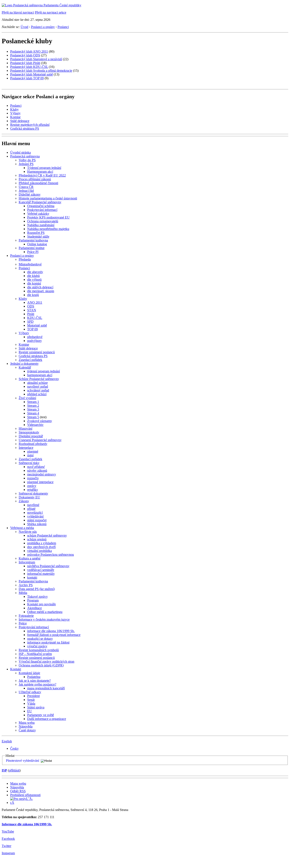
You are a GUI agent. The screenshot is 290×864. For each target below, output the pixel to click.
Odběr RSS (18, 791)
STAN (31, 310)
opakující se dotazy (40, 638)
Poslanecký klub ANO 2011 (29, 51)
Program (33, 600)
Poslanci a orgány (43, 27)
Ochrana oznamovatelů (42, 221)
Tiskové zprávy (37, 596)
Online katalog (37, 244)
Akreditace (34, 608)
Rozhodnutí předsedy (33, 444)
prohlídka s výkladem (41, 543)
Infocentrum (27, 562)
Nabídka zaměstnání (40, 225)
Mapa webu (27, 722)
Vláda (31, 703)
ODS (30, 306)
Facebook (8, 838)
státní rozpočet (36, 520)
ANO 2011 (34, 302)
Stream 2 (33, 405)
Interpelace (26, 447)
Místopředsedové (30, 264)
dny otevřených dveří (41, 547)
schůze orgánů (36, 539)
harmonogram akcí (39, 375)
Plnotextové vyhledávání (22, 760)
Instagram (8, 853)
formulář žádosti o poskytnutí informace (53, 635)
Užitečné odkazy (30, 692)
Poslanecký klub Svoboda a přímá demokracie (41, 70)
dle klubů (33, 276)
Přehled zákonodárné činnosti (38, 183)
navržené (33, 505)
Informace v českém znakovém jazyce (44, 619)
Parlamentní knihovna (33, 240)
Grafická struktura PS (24, 128)
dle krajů (33, 295)
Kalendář (25, 367)
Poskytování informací (42, 210)
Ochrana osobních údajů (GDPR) (41, 665)
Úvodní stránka (20, 152)
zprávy (31, 486)
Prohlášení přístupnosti (25, 795)
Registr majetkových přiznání (29, 124)
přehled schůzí (36, 394)
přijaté (31, 509)
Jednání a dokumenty (24, 363)
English (7, 741)
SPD (30, 321)
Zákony (24, 501)
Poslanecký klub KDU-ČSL (29, 67)
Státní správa (35, 707)
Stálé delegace (19, 121)
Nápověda (25, 726)
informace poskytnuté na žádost (48, 642)
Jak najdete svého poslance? (37, 684)
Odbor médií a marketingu (44, 612)
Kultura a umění (29, 558)
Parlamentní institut (31, 248)
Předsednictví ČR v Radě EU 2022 (42, 175)
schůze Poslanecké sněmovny (47, 535)
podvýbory (34, 340)
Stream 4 (33, 413)
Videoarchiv (35, 424)
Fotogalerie (26, 615)
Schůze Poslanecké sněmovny (39, 379)
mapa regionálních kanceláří (46, 688)
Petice (23, 623)
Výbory (15, 113)
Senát (31, 699)
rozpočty (33, 478)
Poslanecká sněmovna (25, 156)
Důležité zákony (30, 194)
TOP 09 (32, 329)
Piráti (30, 314)
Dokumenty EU (29, 497)
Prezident (33, 696)
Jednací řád (26, 190)
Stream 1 (33, 402)
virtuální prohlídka (39, 551)
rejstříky (32, 489)
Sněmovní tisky (29, 463)
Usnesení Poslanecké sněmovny (40, 440)
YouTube (8, 831)
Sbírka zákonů (36, 524)
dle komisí (34, 283)
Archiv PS (26, 585)
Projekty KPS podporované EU (48, 217)
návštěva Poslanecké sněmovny (48, 566)
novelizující (35, 512)
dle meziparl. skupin (40, 291)
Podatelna (33, 677)
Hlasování (25, 428)
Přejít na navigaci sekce (50, 12)
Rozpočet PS (36, 232)
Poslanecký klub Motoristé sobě (31, 74)
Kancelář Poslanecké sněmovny (40, 202)
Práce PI (32, 252)
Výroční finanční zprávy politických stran (46, 661)
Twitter (6, 846)
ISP (4, 770)
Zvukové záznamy (39, 421)
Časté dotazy (27, 730)
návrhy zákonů (37, 470)
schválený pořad (38, 390)
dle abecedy (35, 272)
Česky (14, 748)
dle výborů (34, 279)
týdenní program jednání (43, 371)
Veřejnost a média (22, 528)
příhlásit (14, 770)
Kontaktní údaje (29, 673)
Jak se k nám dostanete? (35, 680)
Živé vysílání (27, 398)
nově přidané (36, 466)
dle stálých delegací (40, 287)
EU (29, 711)
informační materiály (41, 573)
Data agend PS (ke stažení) (37, 589)
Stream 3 (33, 409)
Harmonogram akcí (40, 171)
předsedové (34, 337)
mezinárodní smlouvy (41, 474)
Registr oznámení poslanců (37, 352)
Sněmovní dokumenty (33, 493)
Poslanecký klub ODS (25, 55)
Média (23, 593)
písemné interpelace (40, 482)
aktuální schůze (37, 382)
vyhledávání (35, 516)
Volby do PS (27, 160)
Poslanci (63, 27)
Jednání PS (26, 164)
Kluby (14, 109)
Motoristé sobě (37, 325)
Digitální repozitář (31, 436)
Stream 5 (33, 417)
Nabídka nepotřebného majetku (48, 229)
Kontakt (15, 669)
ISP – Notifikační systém (35, 654)
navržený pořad (37, 386)
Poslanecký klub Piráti (25, 63)
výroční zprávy (37, 646)
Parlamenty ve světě (40, 715)
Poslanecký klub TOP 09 (27, 78)
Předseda (25, 259)
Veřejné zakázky (38, 213)
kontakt (32, 577)
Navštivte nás (28, 531)
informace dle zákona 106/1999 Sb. (51, 631)
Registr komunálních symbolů (39, 650)
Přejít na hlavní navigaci (18, 12)
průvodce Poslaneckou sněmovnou (50, 554)
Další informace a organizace (46, 719)
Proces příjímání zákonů (35, 179)
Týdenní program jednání (44, 168)
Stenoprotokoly (29, 432)
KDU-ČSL (34, 318)
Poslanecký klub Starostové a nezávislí (36, 59)
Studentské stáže (38, 236)
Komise (15, 117)
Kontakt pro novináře (41, 604)
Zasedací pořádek (30, 360)
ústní (30, 455)
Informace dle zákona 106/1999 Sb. (27, 824)
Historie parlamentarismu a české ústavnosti (48, 198)
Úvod (24, 27)
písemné (32, 451)
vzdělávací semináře (40, 570)
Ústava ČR (26, 187)
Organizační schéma (40, 206)
